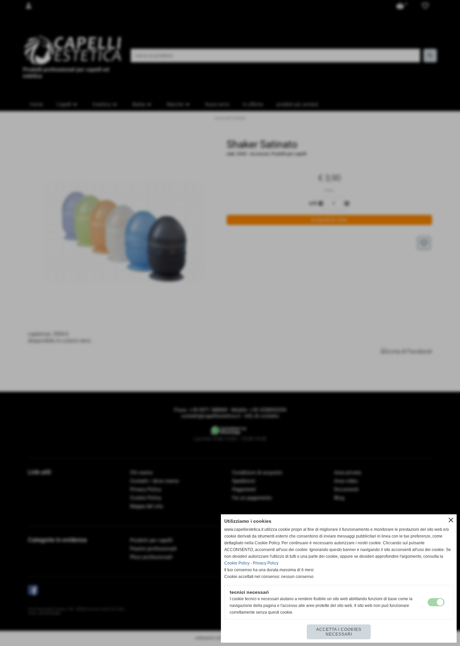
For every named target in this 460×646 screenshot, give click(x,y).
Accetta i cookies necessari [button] (338, 632)
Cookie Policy (237, 563)
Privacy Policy (265, 563)
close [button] (451, 520)
